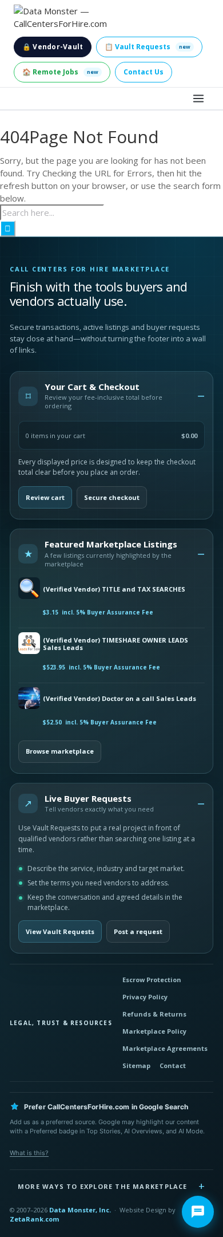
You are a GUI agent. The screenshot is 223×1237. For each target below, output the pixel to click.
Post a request (138, 931)
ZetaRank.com (34, 1219)
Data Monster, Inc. (80, 1210)
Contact (173, 1065)
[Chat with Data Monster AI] (198, 1212)
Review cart (45, 497)
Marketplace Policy (154, 1031)
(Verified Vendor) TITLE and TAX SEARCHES (114, 589)
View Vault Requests (60, 931)
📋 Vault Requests (147, 47)
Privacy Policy (145, 996)
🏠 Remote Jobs (60, 72)
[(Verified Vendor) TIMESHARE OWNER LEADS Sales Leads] (28, 644)
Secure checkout (112, 497)
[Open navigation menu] (198, 98)
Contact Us (144, 72)
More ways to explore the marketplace (103, 1186)
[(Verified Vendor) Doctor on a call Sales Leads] (28, 699)
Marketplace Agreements (165, 1048)
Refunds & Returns (154, 1014)
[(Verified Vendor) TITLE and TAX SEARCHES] (28, 589)
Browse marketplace (60, 751)
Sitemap (136, 1065)
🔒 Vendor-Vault (52, 47)
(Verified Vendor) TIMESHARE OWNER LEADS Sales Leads (115, 644)
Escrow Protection (151, 979)
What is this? (29, 1153)
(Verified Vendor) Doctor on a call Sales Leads (119, 699)
